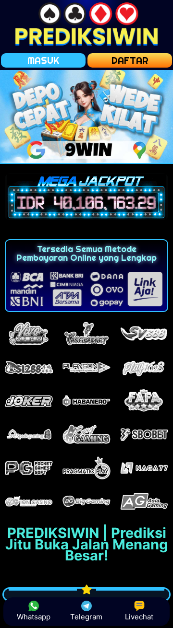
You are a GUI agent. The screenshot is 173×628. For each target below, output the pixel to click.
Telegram (86, 616)
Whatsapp (33, 616)
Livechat (139, 616)
